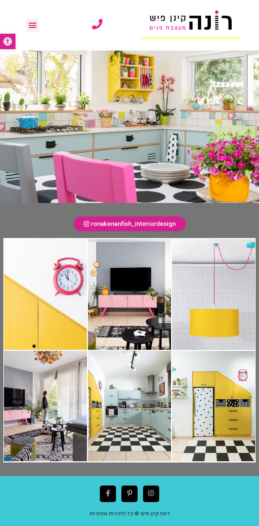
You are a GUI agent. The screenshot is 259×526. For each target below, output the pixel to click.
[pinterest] (129, 493)
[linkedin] (151, 493)
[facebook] (108, 493)
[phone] (97, 24)
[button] (8, 41)
